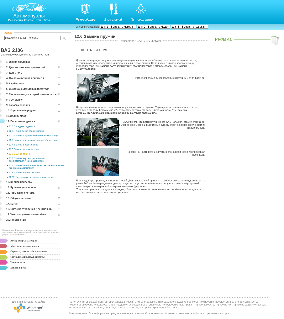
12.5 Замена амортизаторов (24, 149)
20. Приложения (16, 219)
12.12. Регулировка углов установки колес (31, 177)
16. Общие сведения (18, 198)
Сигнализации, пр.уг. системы (27, 256)
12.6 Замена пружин (19, 154)
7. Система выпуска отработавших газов (31, 94)
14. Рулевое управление (21, 187)
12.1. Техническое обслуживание (26, 131)
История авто (142, 19)
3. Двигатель (14, 72)
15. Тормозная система (20, 192)
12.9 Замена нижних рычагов (24, 172)
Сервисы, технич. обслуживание (28, 251)
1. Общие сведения (18, 61)
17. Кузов (11, 203)
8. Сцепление (14, 99)
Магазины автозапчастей (24, 246)
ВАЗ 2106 (12, 50)
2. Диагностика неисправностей (25, 67)
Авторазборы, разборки (23, 240)
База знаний (113, 19)
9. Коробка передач (18, 105)
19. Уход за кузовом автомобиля (26, 214)
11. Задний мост (16, 116)
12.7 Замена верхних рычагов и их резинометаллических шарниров (27, 159)
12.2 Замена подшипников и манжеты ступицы (33, 135)
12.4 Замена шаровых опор (23, 144)
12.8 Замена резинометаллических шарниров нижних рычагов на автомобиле (37, 166)
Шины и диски (18, 267)
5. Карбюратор (15, 83)
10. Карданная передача (21, 110)
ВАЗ (139, 40)
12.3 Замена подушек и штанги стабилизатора (33, 140)
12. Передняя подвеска (20, 121)
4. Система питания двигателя (25, 78)
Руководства (85, 19)
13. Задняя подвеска (19, 182)
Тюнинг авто (17, 262)
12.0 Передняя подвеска (22, 126)
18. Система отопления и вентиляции (29, 209)
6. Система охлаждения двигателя (27, 88)
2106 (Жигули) (152, 40)
